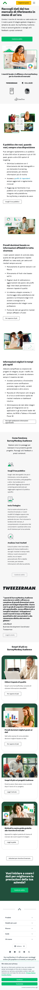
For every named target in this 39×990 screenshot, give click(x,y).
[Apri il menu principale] (34, 3)
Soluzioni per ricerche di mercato (19, 858)
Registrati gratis (23, 3)
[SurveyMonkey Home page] (5, 3)
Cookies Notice (6, 975)
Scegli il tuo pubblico (12, 202)
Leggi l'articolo (12, 792)
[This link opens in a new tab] (10, 952)
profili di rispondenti (22, 178)
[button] (19, 917)
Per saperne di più (11, 318)
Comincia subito (17, 39)
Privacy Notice (30, 973)
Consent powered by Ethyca (28, 987)
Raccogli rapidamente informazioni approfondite (16, 422)
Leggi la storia (9, 635)
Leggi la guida (11, 842)
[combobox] (19, 946)
